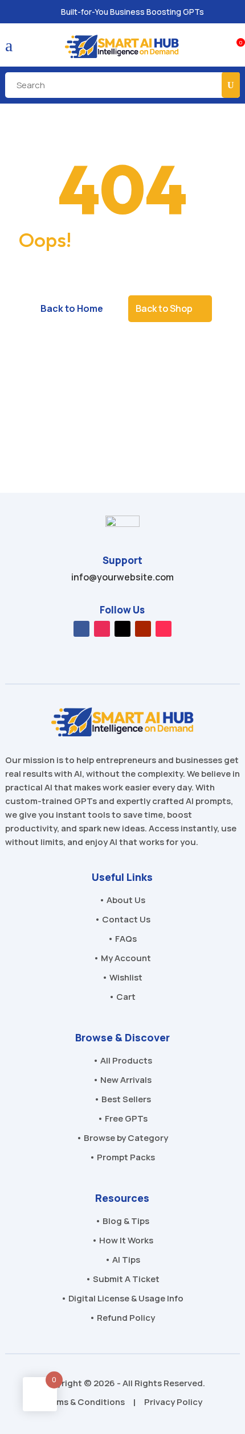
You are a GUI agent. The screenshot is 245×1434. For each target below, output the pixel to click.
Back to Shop (164, 308)
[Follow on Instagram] (102, 629)
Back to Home (71, 308)
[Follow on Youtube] (143, 629)
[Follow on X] (122, 629)
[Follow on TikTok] (164, 629)
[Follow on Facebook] (81, 629)
